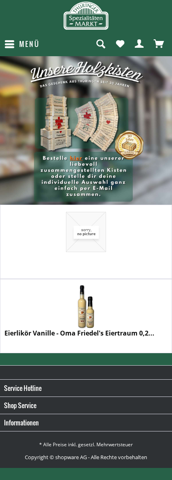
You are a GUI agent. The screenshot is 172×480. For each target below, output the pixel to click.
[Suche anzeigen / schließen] (100, 44)
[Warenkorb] (159, 44)
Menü (29, 44)
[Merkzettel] (120, 44)
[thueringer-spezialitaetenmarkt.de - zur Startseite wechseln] (86, 16)
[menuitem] (22, 44)
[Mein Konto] (140, 44)
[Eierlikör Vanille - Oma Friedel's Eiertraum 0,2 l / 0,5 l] (86, 306)
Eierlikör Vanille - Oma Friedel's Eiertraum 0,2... (79, 333)
